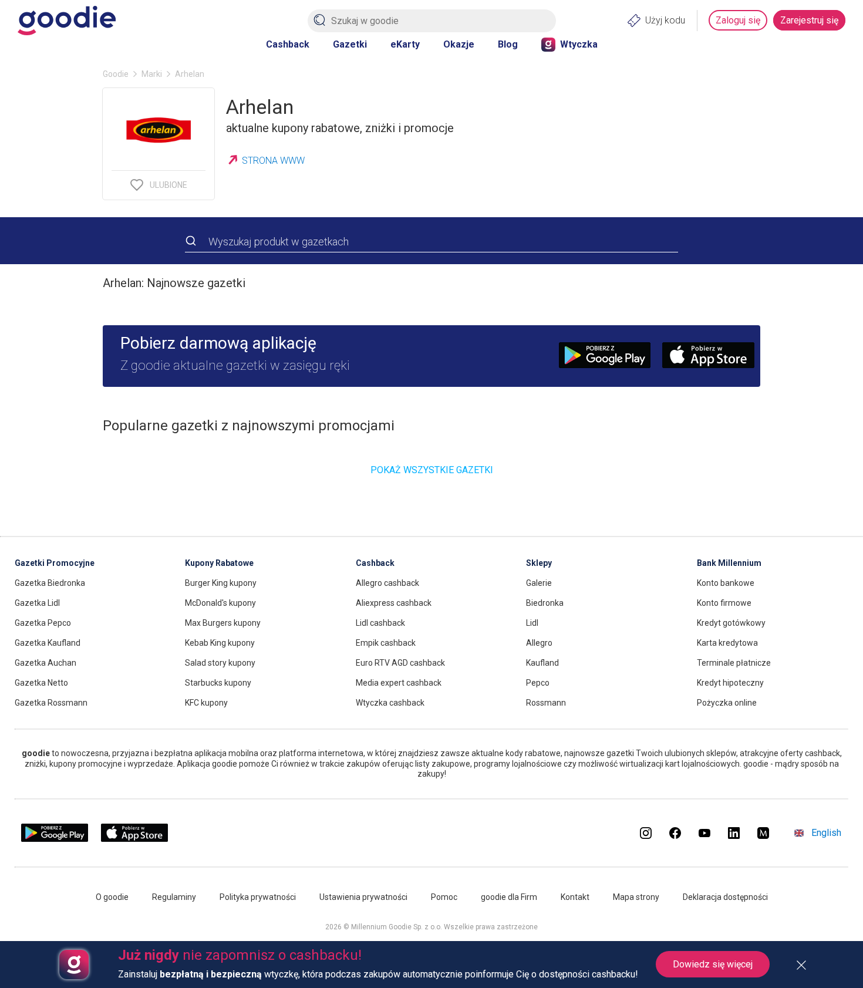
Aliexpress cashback (394, 603)
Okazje (458, 44)
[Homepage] (67, 20)
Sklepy (539, 563)
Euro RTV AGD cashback (400, 662)
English (826, 832)
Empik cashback (386, 643)
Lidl (532, 623)
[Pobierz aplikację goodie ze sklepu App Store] (135, 839)
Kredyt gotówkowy (731, 623)
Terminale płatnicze (734, 662)
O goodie (112, 897)
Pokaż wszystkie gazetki (431, 470)
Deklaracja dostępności (725, 897)
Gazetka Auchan (45, 662)
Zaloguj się (738, 20)
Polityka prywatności (258, 897)
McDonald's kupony (220, 603)
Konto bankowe (725, 583)
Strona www (273, 160)
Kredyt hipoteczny (730, 682)
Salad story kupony (220, 662)
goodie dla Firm (509, 897)
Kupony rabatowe (219, 563)
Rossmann (546, 702)
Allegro (539, 643)
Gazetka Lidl (37, 603)
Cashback (287, 44)
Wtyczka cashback (390, 702)
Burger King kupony (221, 583)
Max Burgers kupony (223, 623)
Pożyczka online (727, 702)
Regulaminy (174, 897)
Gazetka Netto (41, 682)
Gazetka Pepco (43, 623)
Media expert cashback (398, 682)
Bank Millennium (729, 563)
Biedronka (545, 603)
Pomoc (444, 897)
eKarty (405, 44)
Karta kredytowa (727, 643)
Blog (508, 44)
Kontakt (575, 897)
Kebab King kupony (220, 643)
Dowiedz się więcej (713, 964)
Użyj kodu (665, 20)
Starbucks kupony (218, 682)
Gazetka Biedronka (50, 583)
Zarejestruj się (809, 20)
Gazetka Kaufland (47, 643)
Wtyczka (579, 44)
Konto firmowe (724, 603)
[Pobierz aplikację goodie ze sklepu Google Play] (55, 839)
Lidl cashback (380, 623)
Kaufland (542, 662)
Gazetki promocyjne (55, 563)
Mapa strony (636, 897)
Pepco (538, 682)
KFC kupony (206, 702)
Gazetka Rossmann (51, 702)
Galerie (539, 583)
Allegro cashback (387, 583)
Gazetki (350, 44)
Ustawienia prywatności (363, 897)
